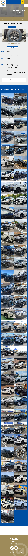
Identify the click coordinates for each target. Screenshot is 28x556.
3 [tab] (15, 43)
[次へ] (27, 35)
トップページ (4, 19)
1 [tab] (9, 43)
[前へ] (1, 35)
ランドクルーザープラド (12, 47)
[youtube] (16, 548)
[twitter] (12, 548)
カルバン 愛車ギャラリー (13, 19)
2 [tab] (12, 43)
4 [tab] (18, 43)
